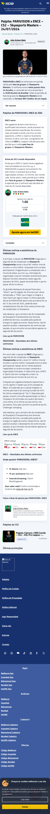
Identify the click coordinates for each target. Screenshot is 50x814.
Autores (5, 635)
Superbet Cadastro (9, 728)
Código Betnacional (9, 758)
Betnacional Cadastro (10, 732)
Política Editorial (9, 607)
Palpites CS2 (18, 34)
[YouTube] (18, 653)
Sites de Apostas (7, 34)
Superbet (5, 702)
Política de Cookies (10, 588)
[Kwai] (31, 653)
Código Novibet (8, 761)
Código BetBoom (8, 750)
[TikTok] (24, 653)
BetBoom (5, 699)
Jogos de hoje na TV (24, 489)
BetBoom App (7, 673)
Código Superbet (8, 754)
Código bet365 (7, 765)
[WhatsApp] (5, 653)
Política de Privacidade (12, 598)
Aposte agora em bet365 (25, 232)
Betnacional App (8, 681)
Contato (5, 644)
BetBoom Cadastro (9, 724)
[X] (44, 653)
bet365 (4, 714)
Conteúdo (10, 242)
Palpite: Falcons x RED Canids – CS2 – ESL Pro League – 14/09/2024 (31, 534)
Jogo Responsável (10, 616)
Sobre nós (6, 626)
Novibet (4, 710)
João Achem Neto (18, 40)
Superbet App (7, 677)
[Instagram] (11, 653)
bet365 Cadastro (8, 740)
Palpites (5, 579)
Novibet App (6, 684)
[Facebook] (37, 653)
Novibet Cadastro (9, 736)
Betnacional (6, 706)
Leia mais (25, 799)
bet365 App (6, 688)
